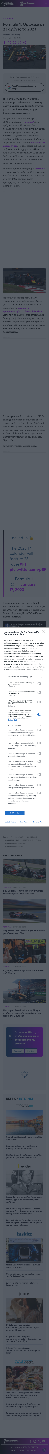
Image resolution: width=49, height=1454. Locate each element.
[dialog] (24, 727)
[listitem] (24, 677)
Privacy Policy (38, 822)
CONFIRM (14, 813)
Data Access (24, 822)
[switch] (39, 683)
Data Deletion (10, 822)
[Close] (44, 632)
